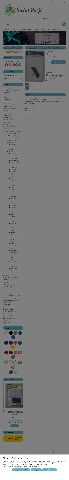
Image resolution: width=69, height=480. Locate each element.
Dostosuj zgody (36, 470)
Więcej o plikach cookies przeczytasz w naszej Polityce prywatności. (20, 466)
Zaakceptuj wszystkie (49, 470)
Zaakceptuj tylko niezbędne (21, 470)
